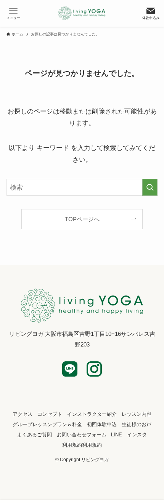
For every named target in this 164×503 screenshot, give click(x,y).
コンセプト (49, 414)
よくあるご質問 (34, 435)
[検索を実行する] (150, 187)
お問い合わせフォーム (81, 435)
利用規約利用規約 (82, 445)
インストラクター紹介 (92, 414)
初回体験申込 (102, 424)
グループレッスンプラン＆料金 (47, 424)
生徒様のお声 (136, 424)
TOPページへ (82, 219)
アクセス (22, 414)
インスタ (137, 435)
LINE (116, 435)
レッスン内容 (136, 414)
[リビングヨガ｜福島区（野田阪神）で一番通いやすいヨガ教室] (82, 13)
